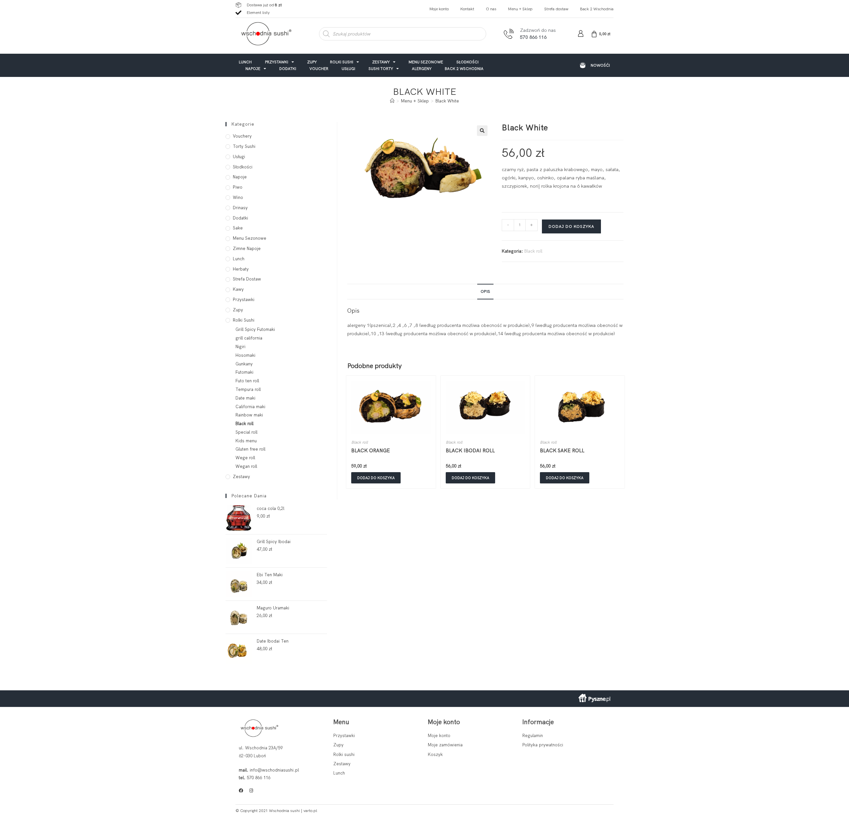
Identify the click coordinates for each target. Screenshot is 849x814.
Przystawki (276, 61)
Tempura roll (248, 389)
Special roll (246, 432)
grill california (248, 338)
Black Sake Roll (562, 450)
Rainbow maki (249, 415)
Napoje (252, 68)
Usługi (348, 68)
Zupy (312, 61)
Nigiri (240, 346)
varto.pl (310, 810)
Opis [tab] (485, 291)
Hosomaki (245, 355)
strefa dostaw (247, 279)
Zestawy (381, 61)
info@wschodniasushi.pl (274, 770)
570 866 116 (258, 778)
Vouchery (242, 136)
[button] (482, 130)
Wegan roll (246, 466)
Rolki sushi (341, 61)
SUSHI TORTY (380, 68)
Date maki (245, 398)
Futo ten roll (247, 381)
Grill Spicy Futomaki (255, 329)
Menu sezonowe (426, 61)
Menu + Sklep (520, 9)
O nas (491, 9)
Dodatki (287, 68)
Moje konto (439, 9)
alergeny (421, 68)
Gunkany (244, 364)
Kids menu (246, 441)
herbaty (241, 269)
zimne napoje (247, 248)
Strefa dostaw (556, 9)
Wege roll (245, 458)
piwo (237, 187)
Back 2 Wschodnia (597, 9)
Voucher (318, 68)
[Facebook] (241, 790)
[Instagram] (251, 790)
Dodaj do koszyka (571, 226)
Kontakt (467, 9)
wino (238, 197)
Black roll (533, 251)
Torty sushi (244, 146)
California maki (250, 406)
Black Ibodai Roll (470, 450)
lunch (245, 61)
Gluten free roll (250, 449)
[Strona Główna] (392, 101)
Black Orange (370, 450)
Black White (447, 101)
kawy (238, 289)
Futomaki (244, 372)
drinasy (240, 208)
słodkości (467, 61)
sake (238, 228)
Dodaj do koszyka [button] (376, 477)
